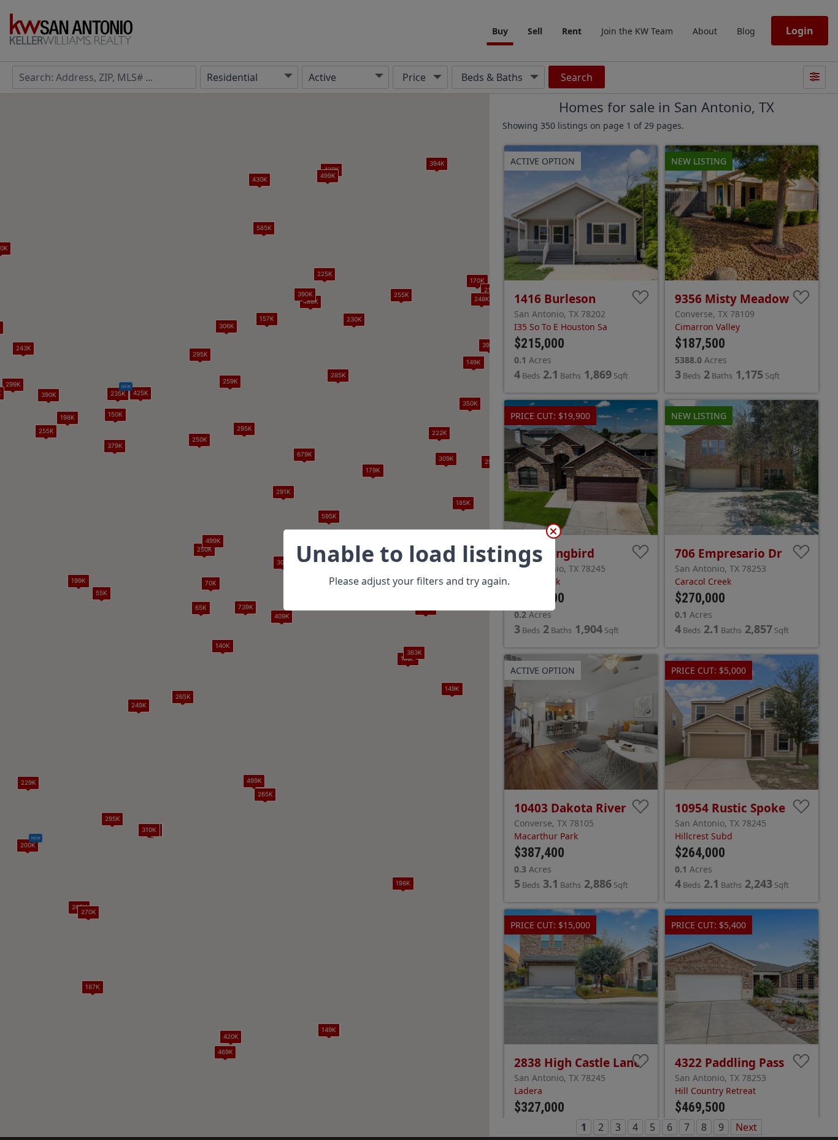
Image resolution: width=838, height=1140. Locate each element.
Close (553, 531)
